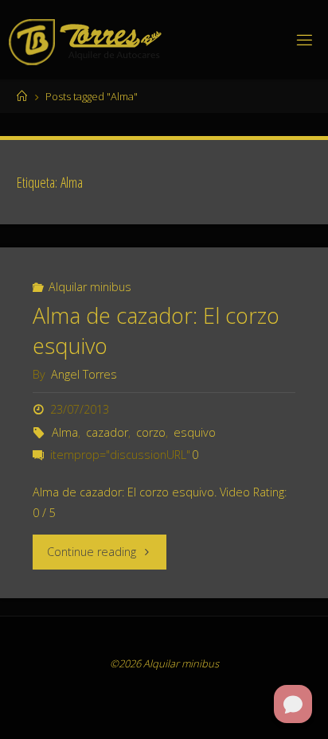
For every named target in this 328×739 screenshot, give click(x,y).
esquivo (195, 432)
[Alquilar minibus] (86, 39)
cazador (107, 432)
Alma (65, 432)
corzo (151, 432)
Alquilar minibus (90, 286)
